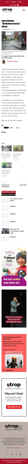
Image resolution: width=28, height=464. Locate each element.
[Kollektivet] (5, 208)
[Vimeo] (20, 454)
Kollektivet (13, 206)
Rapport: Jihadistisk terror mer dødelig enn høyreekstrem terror (7, 155)
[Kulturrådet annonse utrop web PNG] (14, 371)
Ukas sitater (23, 185)
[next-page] (17, 245)
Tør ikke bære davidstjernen (5, 185)
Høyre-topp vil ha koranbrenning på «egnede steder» (17, 231)
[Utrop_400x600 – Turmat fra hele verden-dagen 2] (14, 285)
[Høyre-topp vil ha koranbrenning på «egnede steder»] (5, 231)
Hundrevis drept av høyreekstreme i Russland (17, 155)
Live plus (7, 18)
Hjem (3, 18)
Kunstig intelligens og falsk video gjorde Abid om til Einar (6, 172)
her (6, 120)
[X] (16, 454)
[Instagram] (11, 454)
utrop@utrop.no (17, 447)
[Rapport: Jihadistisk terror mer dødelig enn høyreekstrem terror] (7, 148)
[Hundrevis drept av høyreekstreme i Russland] (18, 148)
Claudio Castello (6, 29)
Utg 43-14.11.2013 (10, 20)
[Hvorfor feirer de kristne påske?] (5, 200)
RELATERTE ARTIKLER (8, 192)
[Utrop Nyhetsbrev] (14, 416)
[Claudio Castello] (5, 62)
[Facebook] (7, 454)
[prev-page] (14, 245)
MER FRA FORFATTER (8, 194)
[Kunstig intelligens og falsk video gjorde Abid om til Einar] (7, 165)
